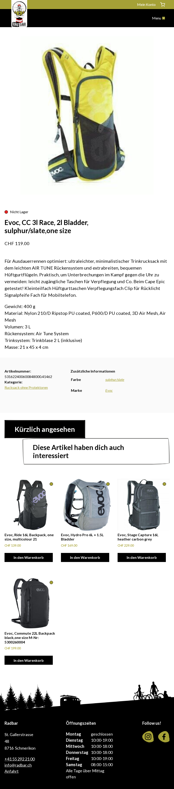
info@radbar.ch (18, 765)
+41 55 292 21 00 (20, 758)
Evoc (109, 390)
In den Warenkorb (29, 557)
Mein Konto (146, 4)
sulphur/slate (114, 379)
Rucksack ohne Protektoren (26, 387)
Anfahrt (12, 771)
